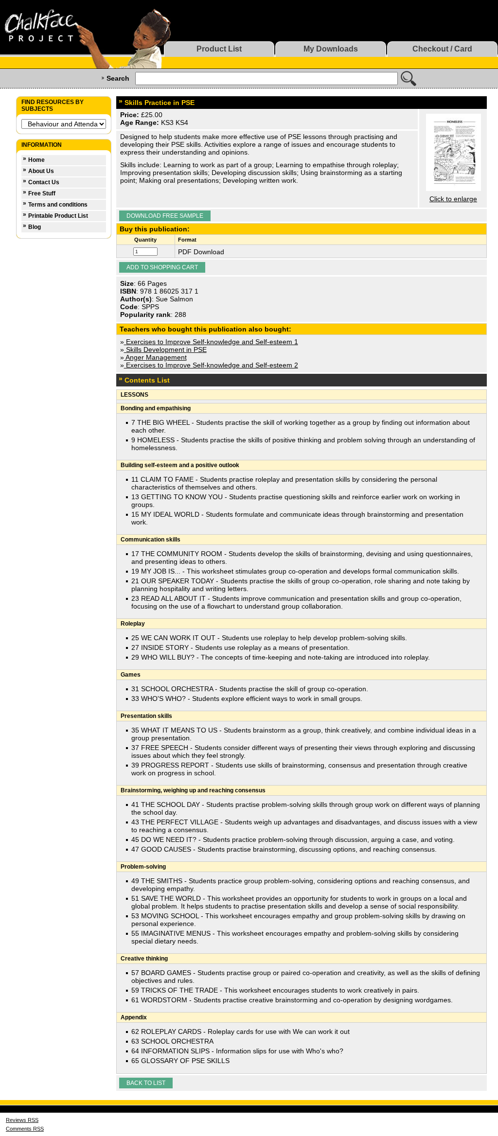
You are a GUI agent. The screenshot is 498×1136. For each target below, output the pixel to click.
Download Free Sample (164, 215)
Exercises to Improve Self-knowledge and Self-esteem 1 (211, 342)
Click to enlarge (453, 199)
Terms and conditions (58, 204)
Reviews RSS (22, 1120)
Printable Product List (58, 215)
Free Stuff (41, 193)
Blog (34, 227)
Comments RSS (25, 1129)
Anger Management (155, 357)
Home (36, 160)
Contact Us (43, 182)
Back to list (145, 1083)
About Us (41, 171)
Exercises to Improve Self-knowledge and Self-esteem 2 (211, 365)
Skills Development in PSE (165, 349)
